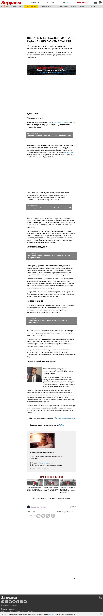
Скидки (81, 6)
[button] (101, 614)
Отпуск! (74, 6)
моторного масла (61, 122)
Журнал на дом (31, 6)
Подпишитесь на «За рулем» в (51, 498)
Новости (35, 2)
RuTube (61, 425)
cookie (51, 614)
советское (69, 152)
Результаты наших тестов (65, 418)
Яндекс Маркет (57, 72)
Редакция (5, 605)
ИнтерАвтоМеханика (14, 6)
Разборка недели (46, 6)
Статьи (50, 2)
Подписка (31, 611)
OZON (42, 72)
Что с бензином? (62, 6)
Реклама (14, 605)
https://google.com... (46, 463)
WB (46, 72)
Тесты (65, 2)
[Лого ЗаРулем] (11, 2)
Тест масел (90, 6)
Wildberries (10, 611)
